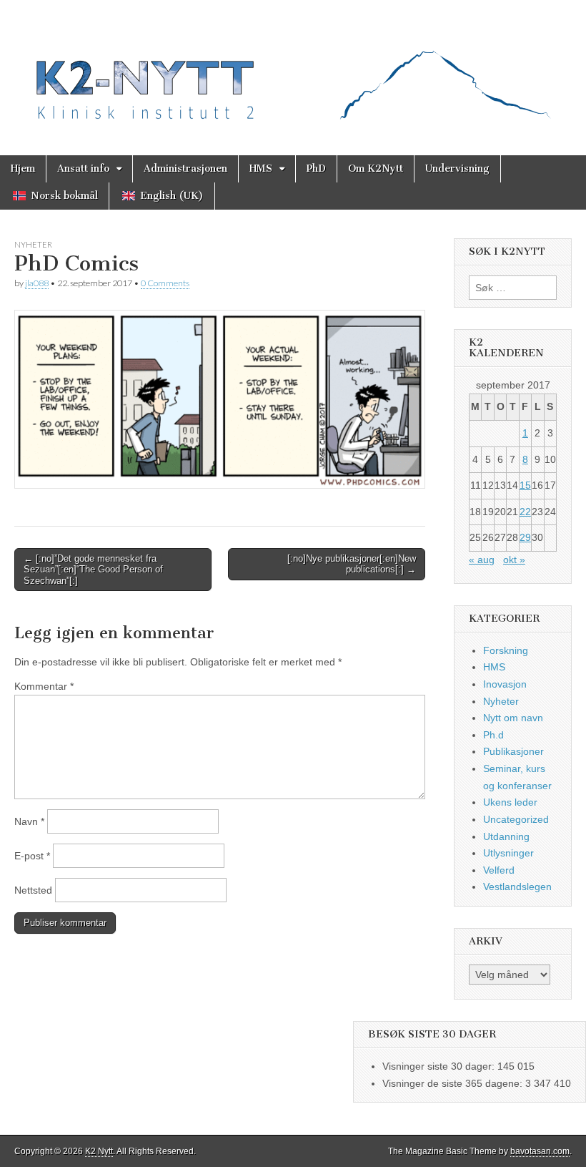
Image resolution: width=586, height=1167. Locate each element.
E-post (32, 855)
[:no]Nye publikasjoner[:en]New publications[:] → (351, 564)
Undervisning (457, 168)
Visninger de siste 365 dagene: (453, 1083)
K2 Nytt (99, 1151)
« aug (482, 559)
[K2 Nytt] (293, 67)
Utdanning (506, 836)
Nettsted (33, 890)
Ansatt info (83, 168)
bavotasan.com (540, 1151)
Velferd (499, 870)
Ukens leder (510, 802)
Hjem (23, 168)
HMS (260, 168)
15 (525, 485)
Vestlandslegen (517, 886)
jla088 (37, 283)
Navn (29, 821)
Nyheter (33, 244)
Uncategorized (516, 819)
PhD (316, 168)
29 (525, 537)
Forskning (505, 650)
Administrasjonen (185, 168)
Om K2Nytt (375, 168)
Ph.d (493, 735)
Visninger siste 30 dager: (439, 1066)
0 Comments (165, 283)
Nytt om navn (513, 717)
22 (525, 511)
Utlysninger (508, 853)
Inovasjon (505, 684)
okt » (514, 559)
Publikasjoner (513, 751)
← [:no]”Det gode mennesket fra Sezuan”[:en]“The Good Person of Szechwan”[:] (93, 569)
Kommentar (44, 686)
